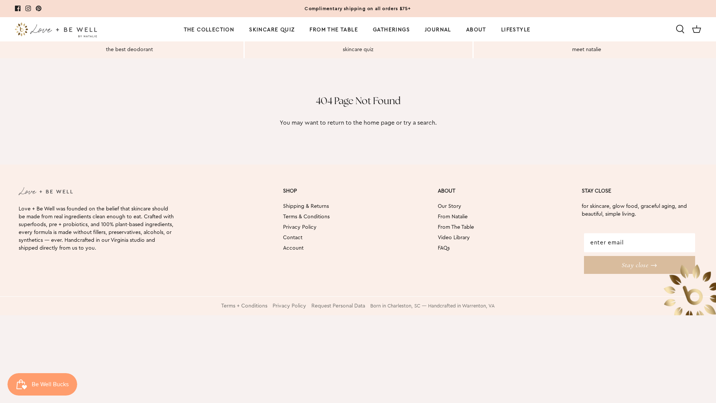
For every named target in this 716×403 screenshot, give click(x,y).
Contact (292, 237)
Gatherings (391, 29)
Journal (438, 29)
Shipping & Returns (306, 206)
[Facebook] (18, 8)
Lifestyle (516, 29)
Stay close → (639, 265)
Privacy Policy (300, 227)
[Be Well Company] (56, 31)
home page (379, 123)
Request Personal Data (338, 306)
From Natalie (453, 216)
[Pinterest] (38, 8)
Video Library (454, 237)
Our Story (449, 206)
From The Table (456, 227)
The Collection (209, 29)
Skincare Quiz (272, 29)
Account (293, 248)
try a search (419, 123)
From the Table (334, 29)
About (476, 29)
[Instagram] (28, 8)
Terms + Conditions (244, 306)
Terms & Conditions (306, 216)
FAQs (444, 248)
